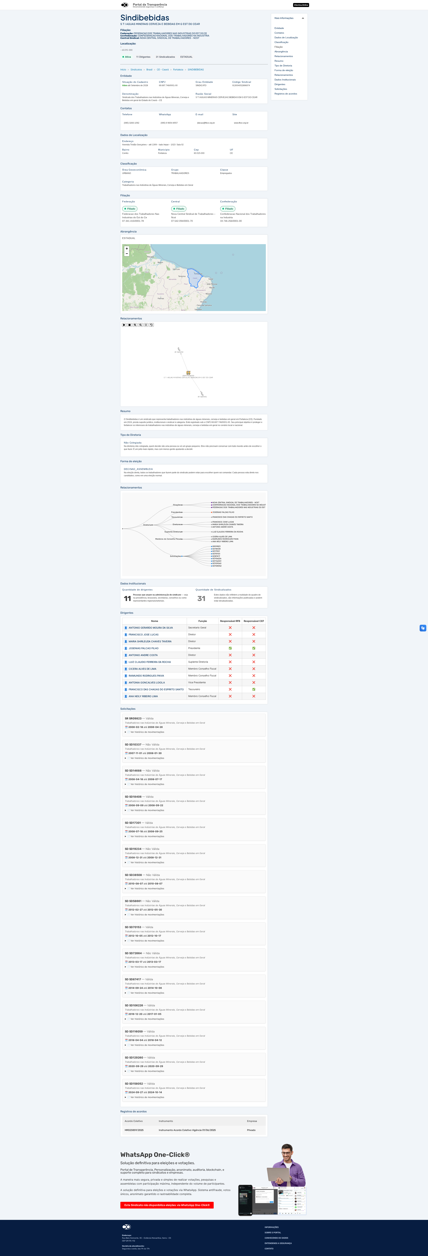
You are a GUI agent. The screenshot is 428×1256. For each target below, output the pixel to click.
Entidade (279, 28)
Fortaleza (178, 69)
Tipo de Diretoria (283, 65)
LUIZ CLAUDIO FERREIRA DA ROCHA (147, 662)
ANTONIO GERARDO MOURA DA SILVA (148, 627)
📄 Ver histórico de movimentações (145, 732)
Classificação (281, 42)
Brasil (149, 69)
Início (123, 69)
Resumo (279, 61)
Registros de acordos (286, 93)
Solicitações (281, 89)
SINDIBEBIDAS (196, 69)
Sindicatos (136, 69)
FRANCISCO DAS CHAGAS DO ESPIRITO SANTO (154, 689)
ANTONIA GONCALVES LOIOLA (144, 682)
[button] (303, 18)
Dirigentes (280, 84)
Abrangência (281, 51)
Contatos (279, 32)
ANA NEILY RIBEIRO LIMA (141, 696)
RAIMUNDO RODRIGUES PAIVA (144, 675)
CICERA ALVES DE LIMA (140, 668)
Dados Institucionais (285, 79)
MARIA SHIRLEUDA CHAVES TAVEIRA (148, 641)
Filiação (279, 46)
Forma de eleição (284, 70)
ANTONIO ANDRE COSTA (141, 655)
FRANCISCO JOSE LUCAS (141, 634)
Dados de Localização (286, 37)
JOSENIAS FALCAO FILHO (141, 648)
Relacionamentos (284, 56)
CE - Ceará (163, 69)
